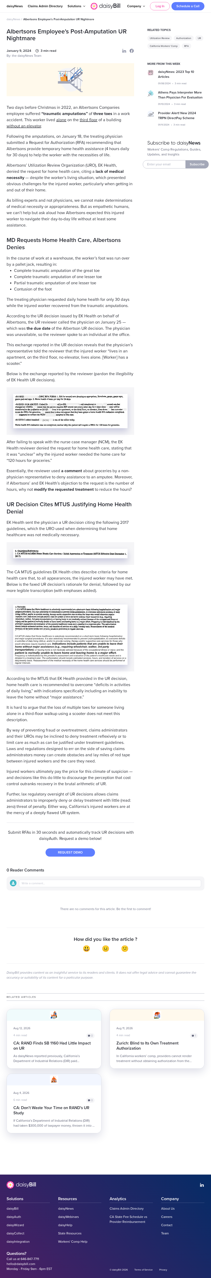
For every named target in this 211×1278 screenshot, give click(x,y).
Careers (166, 1217)
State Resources (69, 1233)
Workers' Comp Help (72, 1242)
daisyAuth (14, 1217)
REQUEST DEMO (70, 852)
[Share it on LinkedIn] (124, 50)
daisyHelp (65, 1225)
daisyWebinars (68, 1217)
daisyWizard (15, 1225)
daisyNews (15, 6)
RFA (186, 46)
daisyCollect (15, 1233)
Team (165, 1233)
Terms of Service (143, 1269)
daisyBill (13, 1209)
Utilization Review (160, 38)
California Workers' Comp (164, 46)
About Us (168, 1209)
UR (199, 38)
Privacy (163, 1269)
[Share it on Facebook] (131, 50)
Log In (160, 6)
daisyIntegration (18, 1242)
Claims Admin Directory (45, 6)
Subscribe (197, 164)
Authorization (183, 38)
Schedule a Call (187, 6)
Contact (166, 1225)
